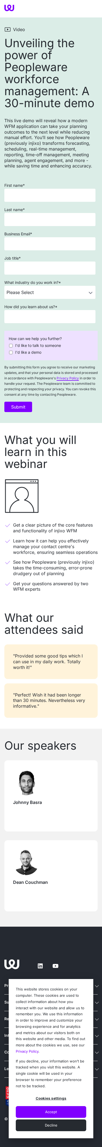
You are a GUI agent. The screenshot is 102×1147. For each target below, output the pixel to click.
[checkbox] (50, 349)
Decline (51, 1125)
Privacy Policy (27, 1051)
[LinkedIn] (40, 966)
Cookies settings (51, 1098)
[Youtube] (55, 966)
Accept (51, 1112)
